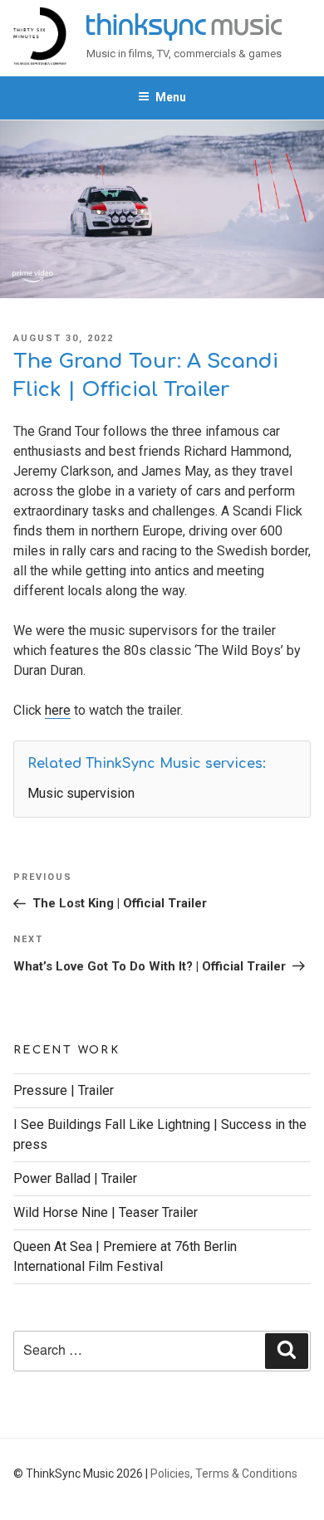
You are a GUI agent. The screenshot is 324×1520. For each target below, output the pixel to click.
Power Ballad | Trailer (75, 1178)
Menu (170, 97)
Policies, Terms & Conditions (223, 1473)
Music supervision (81, 793)
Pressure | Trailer (63, 1090)
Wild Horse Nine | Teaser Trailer (105, 1212)
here (58, 710)
